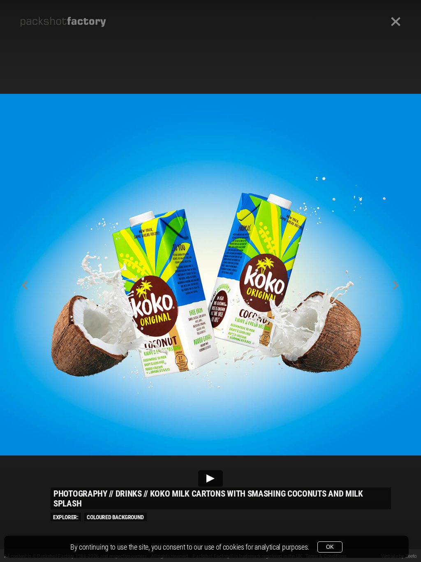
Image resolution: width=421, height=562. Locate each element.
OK (330, 547)
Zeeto (411, 556)
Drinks (129, 494)
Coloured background (115, 517)
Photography (80, 494)
